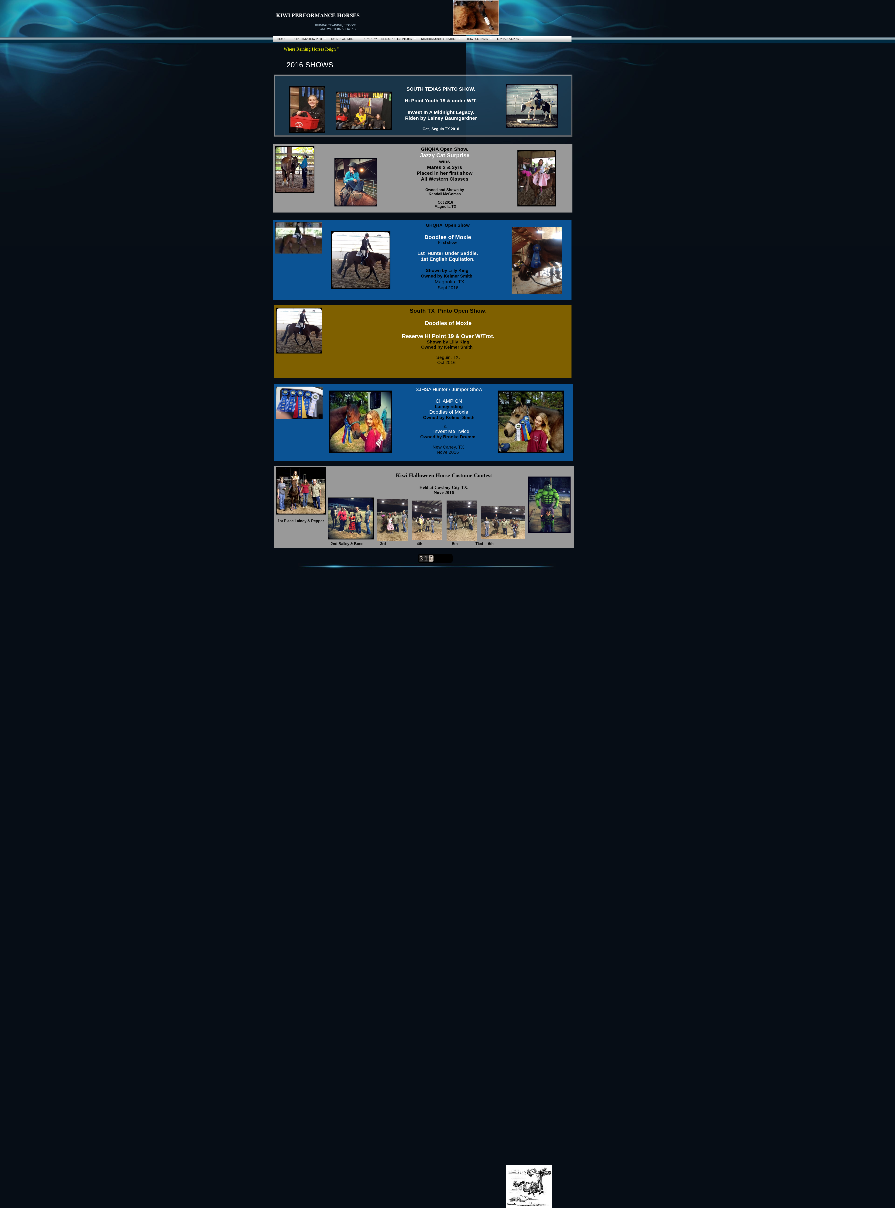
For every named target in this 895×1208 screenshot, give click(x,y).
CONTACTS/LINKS (508, 39)
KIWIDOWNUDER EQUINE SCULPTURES (388, 39)
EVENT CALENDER (342, 39)
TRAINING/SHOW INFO (308, 39)
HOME (281, 39)
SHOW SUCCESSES (477, 39)
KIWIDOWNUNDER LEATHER (438, 39)
